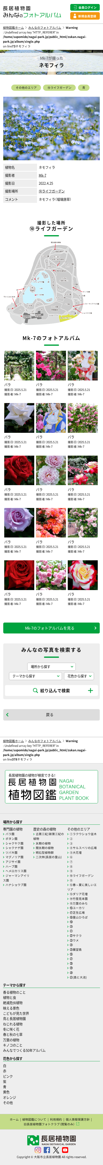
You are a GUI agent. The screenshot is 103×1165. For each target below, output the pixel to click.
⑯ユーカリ (77, 908)
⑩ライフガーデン (60, 87)
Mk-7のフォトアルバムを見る (49, 628)
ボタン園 (12, 838)
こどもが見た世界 (16, 1013)
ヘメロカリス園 (16, 871)
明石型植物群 (45, 852)
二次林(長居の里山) (49, 857)
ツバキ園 (12, 852)
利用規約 (56, 1119)
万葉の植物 (11, 1040)
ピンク (8, 1076)
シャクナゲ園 (15, 848)
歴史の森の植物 (44, 829)
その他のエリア (26, 87)
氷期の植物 (43, 843)
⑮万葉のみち (79, 903)
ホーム (14, 1119)
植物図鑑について (34, 1119)
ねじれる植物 (12, 1024)
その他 (8, 1102)
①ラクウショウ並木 (83, 834)
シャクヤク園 (15, 843)
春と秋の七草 (12, 1034)
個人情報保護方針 (78, 1119)
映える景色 (11, 1008)
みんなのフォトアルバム (44, 27)
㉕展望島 (76, 949)
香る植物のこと (14, 992)
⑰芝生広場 (77, 912)
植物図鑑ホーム (13, 27)
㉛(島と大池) (78, 977)
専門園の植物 (12, 829)
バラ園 (10, 834)
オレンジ (9, 1097)
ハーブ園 (12, 866)
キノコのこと (12, 1045)
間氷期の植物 (45, 848)
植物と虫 (9, 997)
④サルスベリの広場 (83, 848)
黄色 (6, 1092)
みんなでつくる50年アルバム (24, 1050)
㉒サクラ (76, 935)
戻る (50, 714)
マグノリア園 (15, 857)
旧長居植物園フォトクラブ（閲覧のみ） (49, 1124)
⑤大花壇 (76, 852)
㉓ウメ (74, 940)
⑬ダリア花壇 (79, 894)
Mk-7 (42, 175)
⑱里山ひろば (79, 917)
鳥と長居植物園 (14, 1018)
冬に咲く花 (11, 1029)
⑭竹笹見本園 (79, 898)
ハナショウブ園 (16, 884)
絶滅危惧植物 (12, 1002)
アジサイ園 (13, 861)
